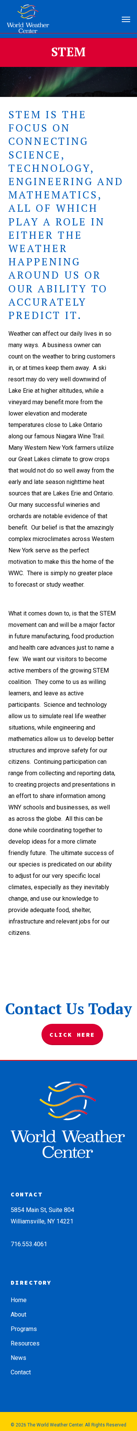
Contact (21, 1372)
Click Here (72, 1034)
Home (19, 1300)
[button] (126, 19)
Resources (25, 1343)
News (18, 1357)
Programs (24, 1329)
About (18, 1314)
